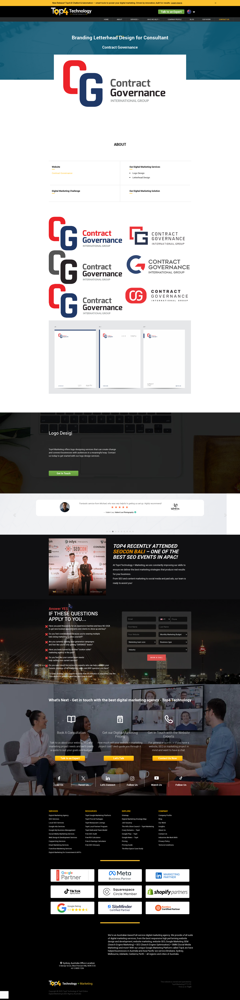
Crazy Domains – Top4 (131, 830)
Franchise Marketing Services (60, 848)
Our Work (206, 19)
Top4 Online (83, 991)
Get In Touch (63, 473)
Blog (192, 19)
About (119, 19)
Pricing (125, 841)
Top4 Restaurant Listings (95, 822)
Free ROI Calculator (92, 837)
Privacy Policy (164, 841)
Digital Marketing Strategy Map (134, 819)
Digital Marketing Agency (58, 815)
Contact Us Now (167, 758)
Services (134, 19)
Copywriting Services (57, 841)
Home (106, 19)
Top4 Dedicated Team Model (96, 830)
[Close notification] (216, 3)
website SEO (159, 941)
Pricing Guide (127, 845)
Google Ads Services (57, 826)
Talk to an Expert (171, 11)
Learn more (176, 3)
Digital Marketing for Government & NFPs (65, 852)
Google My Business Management (62, 830)
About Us (162, 830)
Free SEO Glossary (92, 845)
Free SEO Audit (91, 834)
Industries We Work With (168, 837)
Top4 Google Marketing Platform (98, 815)
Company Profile (175, 19)
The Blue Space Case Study (132, 848)
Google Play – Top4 (129, 834)
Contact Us (224, 19)
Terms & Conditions (166, 845)
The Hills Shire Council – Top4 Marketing (138, 826)
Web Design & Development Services (63, 837)
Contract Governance (62, 173)
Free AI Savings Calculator (95, 841)
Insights (161, 826)
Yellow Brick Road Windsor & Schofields (123, 518)
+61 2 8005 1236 (77, 968)
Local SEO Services (56, 822)
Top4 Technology (69, 991)
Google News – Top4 (130, 837)
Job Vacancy (127, 822)
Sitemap (125, 815)
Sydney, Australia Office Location (78, 963)
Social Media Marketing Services (61, 834)
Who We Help (152, 19)
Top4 (181, 947)
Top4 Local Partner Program (96, 826)
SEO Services (54, 819)
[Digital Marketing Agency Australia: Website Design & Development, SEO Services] (71, 11)
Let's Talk (118, 758)
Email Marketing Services (59, 845)
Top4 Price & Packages (94, 819)
